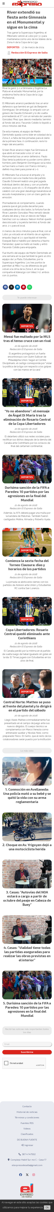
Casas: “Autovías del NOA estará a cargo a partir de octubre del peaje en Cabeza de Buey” (27, 898)
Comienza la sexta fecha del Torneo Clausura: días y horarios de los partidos (27, 565)
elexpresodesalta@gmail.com (27, 1165)
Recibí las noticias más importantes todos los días (27, 1031)
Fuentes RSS (27, 1123)
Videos (27, 1128)
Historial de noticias (27, 1112)
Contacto (27, 1106)
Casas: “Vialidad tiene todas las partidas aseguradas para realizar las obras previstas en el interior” (27, 954)
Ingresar (28, 1145)
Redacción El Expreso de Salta (29, 52)
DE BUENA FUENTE (27, 1139)
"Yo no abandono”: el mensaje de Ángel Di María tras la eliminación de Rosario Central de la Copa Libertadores (27, 417)
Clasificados (27, 1134)
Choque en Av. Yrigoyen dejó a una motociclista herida (29, 847)
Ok (47, 1207)
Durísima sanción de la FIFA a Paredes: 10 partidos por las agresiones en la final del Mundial (27, 493)
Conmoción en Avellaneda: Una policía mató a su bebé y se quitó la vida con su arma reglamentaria (27, 795)
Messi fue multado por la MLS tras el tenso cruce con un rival (27, 338)
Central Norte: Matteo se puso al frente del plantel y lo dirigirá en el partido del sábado (27, 706)
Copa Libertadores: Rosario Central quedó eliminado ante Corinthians (27, 634)
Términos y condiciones (27, 1117)
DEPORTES (13, 47)
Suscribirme (27, 1052)
